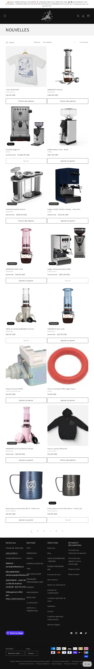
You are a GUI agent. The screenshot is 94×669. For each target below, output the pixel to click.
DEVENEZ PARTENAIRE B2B (55, 567)
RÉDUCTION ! (31, 597)
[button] (4, 15)
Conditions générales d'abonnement (55, 617)
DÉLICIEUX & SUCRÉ (34, 574)
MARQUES (30, 587)
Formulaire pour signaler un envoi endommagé (74, 561)
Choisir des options (26, 101)
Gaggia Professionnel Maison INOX (59, 269)
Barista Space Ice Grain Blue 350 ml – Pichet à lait (23, 509)
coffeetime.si (19, 661)
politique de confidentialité (52, 591)
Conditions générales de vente (56, 599)
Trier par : (37, 42)
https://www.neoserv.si (15, 598)
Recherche (51, 548)
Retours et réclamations (56, 585)
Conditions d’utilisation (26, 664)
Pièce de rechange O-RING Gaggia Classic (61, 389)
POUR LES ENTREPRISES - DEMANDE (56, 559)
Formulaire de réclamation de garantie (77, 551)
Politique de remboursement (60, 661)
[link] (31, 530)
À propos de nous (54, 574)
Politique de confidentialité (80, 661)
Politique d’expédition (42, 664)
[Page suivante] (62, 530)
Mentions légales (53, 625)
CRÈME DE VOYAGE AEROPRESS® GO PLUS (20, 329)
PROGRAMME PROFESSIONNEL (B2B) (35, 580)
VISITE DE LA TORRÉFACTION (32, 609)
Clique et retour (74, 569)
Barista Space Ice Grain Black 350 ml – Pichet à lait (64, 509)
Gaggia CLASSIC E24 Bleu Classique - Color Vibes (63, 209)
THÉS (28, 569)
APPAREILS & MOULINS (35, 563)
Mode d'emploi (73, 574)
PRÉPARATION (32, 553)
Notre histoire (52, 580)
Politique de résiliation (71, 664)
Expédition (51, 606)
